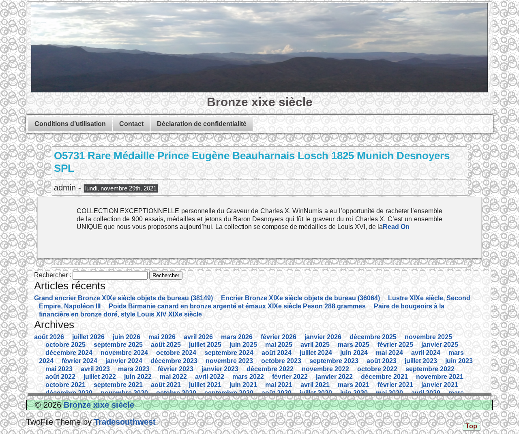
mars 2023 (134, 369)
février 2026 (278, 337)
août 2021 (166, 384)
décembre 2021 (384, 376)
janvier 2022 (334, 376)
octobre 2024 (176, 352)
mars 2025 (353, 344)
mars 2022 (248, 376)
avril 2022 (209, 376)
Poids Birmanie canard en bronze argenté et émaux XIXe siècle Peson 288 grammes (237, 306)
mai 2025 (278, 344)
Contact (131, 123)
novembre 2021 (439, 376)
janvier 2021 (439, 384)
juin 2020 (354, 392)
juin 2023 (459, 360)
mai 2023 (59, 369)
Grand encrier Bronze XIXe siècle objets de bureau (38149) (123, 298)
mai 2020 (389, 392)
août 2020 (277, 392)
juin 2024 (354, 352)
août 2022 (60, 376)
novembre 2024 (124, 352)
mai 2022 (173, 376)
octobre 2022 (377, 369)
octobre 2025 (65, 344)
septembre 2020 (228, 392)
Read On (396, 226)
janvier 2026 (323, 337)
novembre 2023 (229, 360)
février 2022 (290, 376)
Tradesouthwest (124, 421)
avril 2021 (315, 384)
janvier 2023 (220, 369)
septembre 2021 (118, 384)
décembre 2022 (270, 369)
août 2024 (277, 352)
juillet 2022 (100, 376)
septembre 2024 (228, 352)
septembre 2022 (430, 369)
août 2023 (382, 360)
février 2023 (175, 369)
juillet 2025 (205, 344)
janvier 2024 (123, 360)
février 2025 (395, 344)
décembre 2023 (173, 360)
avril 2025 (315, 344)
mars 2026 (237, 337)
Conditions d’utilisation (70, 123)
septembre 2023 (333, 360)
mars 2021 (353, 384)
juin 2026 (126, 337)
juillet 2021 (205, 384)
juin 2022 (138, 376)
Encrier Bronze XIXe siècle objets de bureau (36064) (300, 298)
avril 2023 (95, 369)
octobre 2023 (281, 360)
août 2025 (166, 344)
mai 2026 (162, 337)
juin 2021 (243, 384)
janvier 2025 (439, 344)
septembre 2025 (118, 344)
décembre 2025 (373, 337)
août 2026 (49, 337)
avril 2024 (425, 352)
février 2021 (395, 384)
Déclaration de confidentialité (202, 123)
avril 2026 (198, 337)
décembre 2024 (68, 352)
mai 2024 (389, 352)
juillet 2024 (316, 352)
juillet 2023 (421, 360)
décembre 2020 (68, 392)
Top (471, 426)
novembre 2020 (124, 392)
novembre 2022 (325, 369)
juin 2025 (243, 344)
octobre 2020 (176, 392)
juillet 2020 (316, 392)
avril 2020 (425, 392)
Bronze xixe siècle (260, 102)
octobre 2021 (65, 384)
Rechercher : (52, 275)
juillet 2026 (88, 337)
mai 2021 (278, 384)
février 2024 (79, 360)
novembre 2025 (428, 337)
